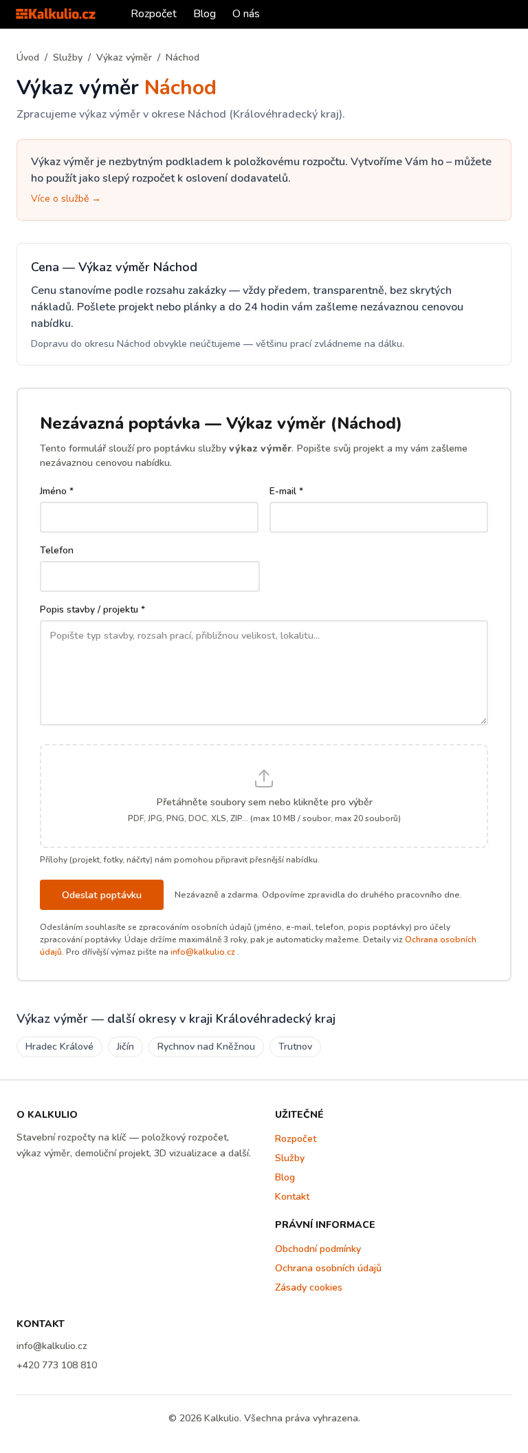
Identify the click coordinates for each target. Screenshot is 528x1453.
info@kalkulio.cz (202, 951)
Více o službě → (66, 198)
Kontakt (292, 1196)
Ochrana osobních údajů (328, 1268)
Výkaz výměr (124, 57)
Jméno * (57, 491)
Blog (204, 13)
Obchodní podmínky (318, 1248)
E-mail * (286, 491)
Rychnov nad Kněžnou (206, 1046)
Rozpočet (154, 13)
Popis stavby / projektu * (92, 609)
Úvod (27, 57)
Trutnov (295, 1046)
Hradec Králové (59, 1046)
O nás (246, 13)
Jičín (125, 1046)
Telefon (57, 550)
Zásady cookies (308, 1287)
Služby (67, 57)
